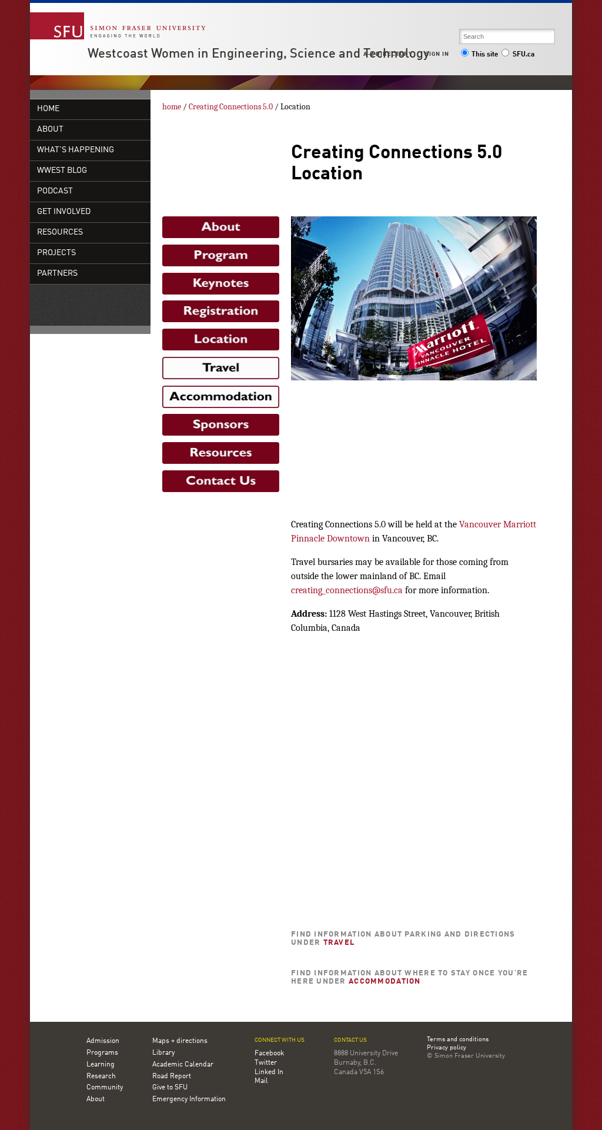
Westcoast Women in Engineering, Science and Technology (258, 54)
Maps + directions (180, 1041)
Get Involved (64, 212)
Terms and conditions (458, 1040)
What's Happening (75, 150)
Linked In (269, 1072)
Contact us (350, 1040)
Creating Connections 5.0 (231, 107)
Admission (102, 1041)
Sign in (437, 54)
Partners (57, 274)
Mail (261, 1081)
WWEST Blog (62, 171)
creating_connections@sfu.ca (347, 590)
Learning (100, 1064)
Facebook (269, 1053)
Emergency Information (189, 1099)
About (50, 129)
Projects (56, 253)
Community (104, 1087)
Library (163, 1053)
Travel (339, 943)
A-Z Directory (388, 54)
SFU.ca (523, 54)
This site (485, 54)
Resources (60, 232)
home (48, 109)
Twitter (266, 1063)
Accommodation (385, 981)
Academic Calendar (182, 1064)
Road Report (171, 1076)
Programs (102, 1053)
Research (101, 1076)
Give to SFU (170, 1087)
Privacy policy (446, 1048)
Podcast (55, 191)
